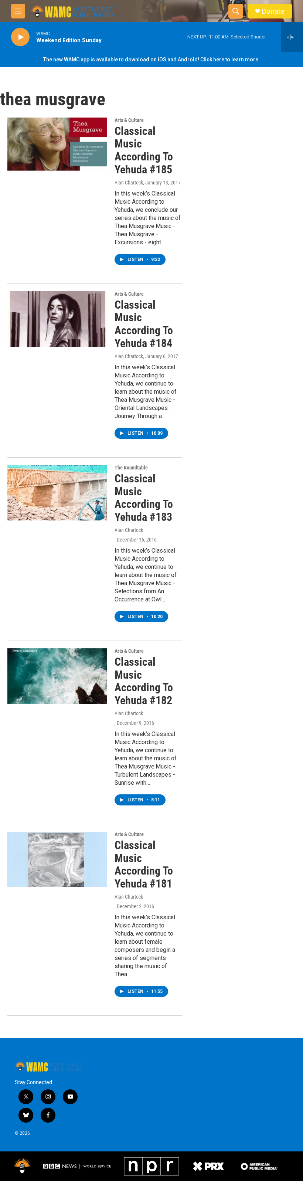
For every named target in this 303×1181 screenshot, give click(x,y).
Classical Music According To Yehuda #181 (144, 864)
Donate (273, 11)
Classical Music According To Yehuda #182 (144, 681)
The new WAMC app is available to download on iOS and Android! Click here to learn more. (151, 59)
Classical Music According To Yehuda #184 (144, 324)
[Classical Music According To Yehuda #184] (57, 319)
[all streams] (292, 37)
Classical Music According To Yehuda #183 (144, 497)
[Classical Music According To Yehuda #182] (57, 676)
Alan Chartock (129, 183)
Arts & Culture (129, 120)
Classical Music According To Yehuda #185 (144, 150)
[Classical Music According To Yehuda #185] (57, 145)
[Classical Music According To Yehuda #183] (57, 492)
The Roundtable (131, 468)
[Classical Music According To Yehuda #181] (57, 859)
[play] (20, 37)
